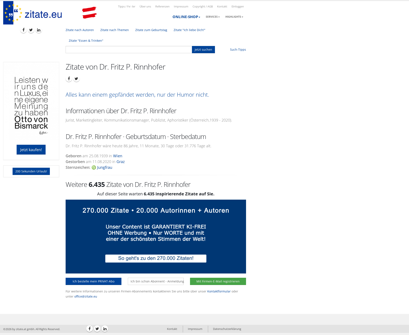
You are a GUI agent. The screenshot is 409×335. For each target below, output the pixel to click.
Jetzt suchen (203, 49)
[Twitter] (31, 30)
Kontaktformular (219, 291)
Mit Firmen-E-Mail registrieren (218, 281)
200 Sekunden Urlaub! (31, 171)
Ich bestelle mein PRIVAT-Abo (93, 281)
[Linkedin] (39, 30)
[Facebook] (23, 30)
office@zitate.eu (85, 296)
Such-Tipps (238, 49)
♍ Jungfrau (101, 167)
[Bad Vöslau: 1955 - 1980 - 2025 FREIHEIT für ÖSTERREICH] (89, 12)
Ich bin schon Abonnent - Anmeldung (157, 281)
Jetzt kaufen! (31, 149)
